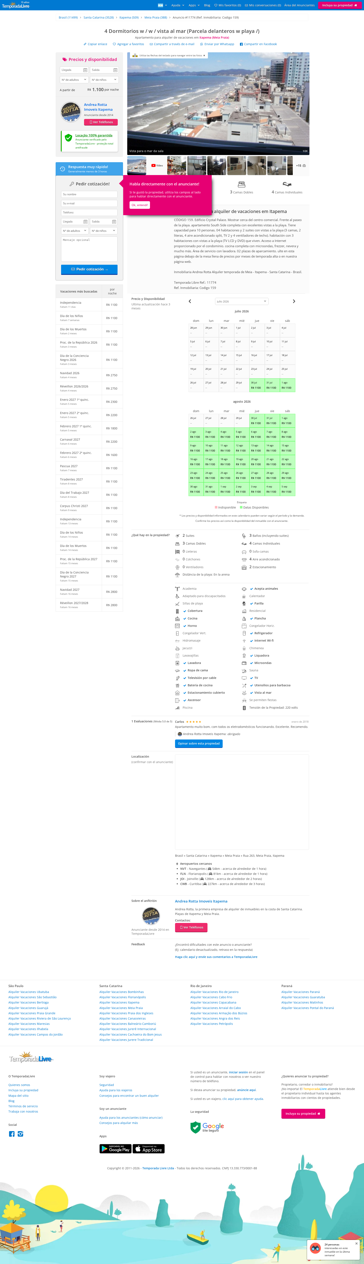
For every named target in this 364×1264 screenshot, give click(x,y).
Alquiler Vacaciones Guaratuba (303, 997)
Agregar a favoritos (130, 44)
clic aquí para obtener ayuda (242, 1099)
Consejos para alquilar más (118, 1123)
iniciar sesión (238, 1072)
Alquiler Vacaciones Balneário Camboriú (127, 1024)
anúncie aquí (246, 1090)
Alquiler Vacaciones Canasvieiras (122, 1018)
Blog (207, 5)
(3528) (99, 17)
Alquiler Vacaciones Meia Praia (121, 1008)
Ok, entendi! (140, 205)
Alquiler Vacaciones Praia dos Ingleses (126, 1013)
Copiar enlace (97, 44)
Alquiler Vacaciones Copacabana (213, 1002)
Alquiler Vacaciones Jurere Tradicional (126, 1040)
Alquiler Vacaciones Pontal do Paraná (307, 1008)
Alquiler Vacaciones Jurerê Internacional (127, 1029)
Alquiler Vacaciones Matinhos (302, 1002)
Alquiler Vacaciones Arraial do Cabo (215, 1008)
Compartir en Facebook (260, 44)
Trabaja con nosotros (23, 1111)
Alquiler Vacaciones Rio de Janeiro (214, 992)
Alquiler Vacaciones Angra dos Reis (215, 1018)
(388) (156, 17)
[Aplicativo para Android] (115, 1152)
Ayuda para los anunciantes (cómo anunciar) (130, 1118)
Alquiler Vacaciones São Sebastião (32, 997)
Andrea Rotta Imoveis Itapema (98, 107)
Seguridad (106, 1085)
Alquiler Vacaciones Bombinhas (121, 992)
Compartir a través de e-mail (173, 44)
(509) (129, 17)
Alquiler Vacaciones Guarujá (28, 1008)
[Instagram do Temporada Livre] (21, 1135)
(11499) (68, 17)
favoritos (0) (230, 5)
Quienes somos (19, 1085)
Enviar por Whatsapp (219, 44)
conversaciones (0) (265, 5)
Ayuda (176, 5)
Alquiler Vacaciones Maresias (29, 1024)
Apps (193, 5)
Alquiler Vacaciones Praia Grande (31, 1013)
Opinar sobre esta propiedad (199, 743)
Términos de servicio (23, 1106)
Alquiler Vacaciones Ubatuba (28, 992)
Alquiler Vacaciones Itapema (119, 1002)
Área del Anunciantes (299, 5)
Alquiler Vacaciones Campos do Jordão (35, 1034)
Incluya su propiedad (337, 5)
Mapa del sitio (18, 1096)
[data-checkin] (74, 69)
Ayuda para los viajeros (115, 1090)
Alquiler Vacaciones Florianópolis (122, 997)
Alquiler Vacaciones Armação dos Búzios (218, 1013)
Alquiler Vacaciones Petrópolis (211, 1024)
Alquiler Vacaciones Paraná (300, 992)
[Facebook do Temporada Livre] (12, 1135)
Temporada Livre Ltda (158, 1168)
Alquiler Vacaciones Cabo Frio (211, 997)
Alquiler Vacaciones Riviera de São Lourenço (39, 1018)
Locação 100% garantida (93, 135)
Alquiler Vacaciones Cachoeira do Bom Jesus (130, 1034)
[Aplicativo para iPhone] (148, 1152)
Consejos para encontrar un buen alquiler (129, 1096)
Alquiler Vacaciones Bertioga (28, 1002)
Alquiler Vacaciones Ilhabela (28, 1029)
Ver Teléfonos (103, 122)
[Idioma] (163, 5)
